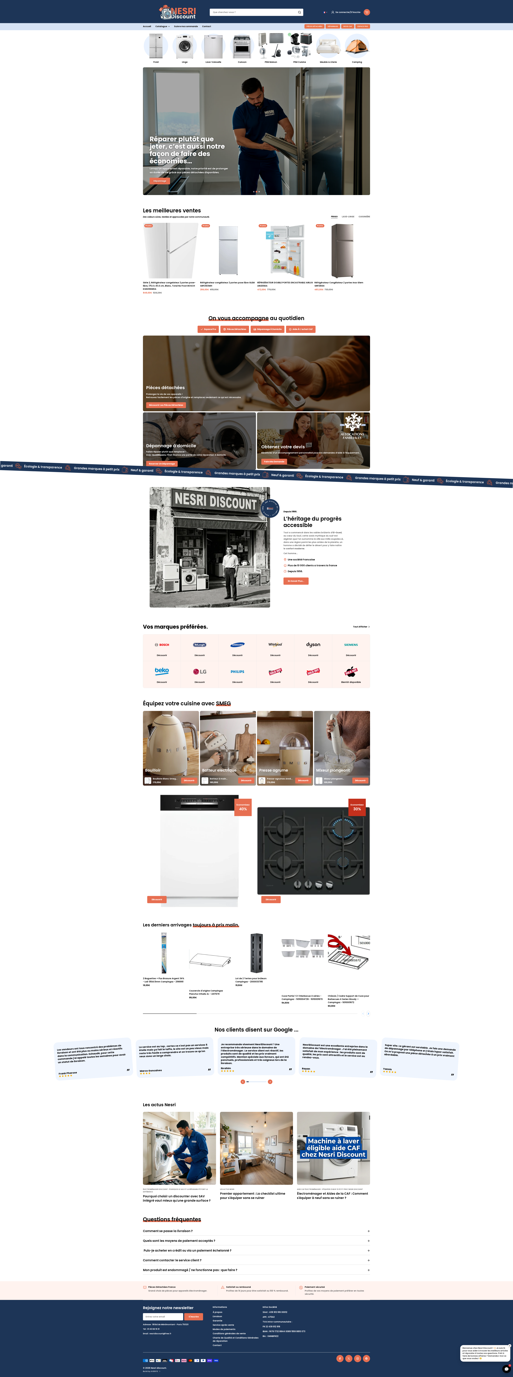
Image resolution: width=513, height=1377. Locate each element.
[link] (328, 49)
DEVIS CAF (347, 26)
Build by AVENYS (150, 1371)
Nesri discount (158, 1368)
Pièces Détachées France (162, 1287)
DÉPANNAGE (333, 26)
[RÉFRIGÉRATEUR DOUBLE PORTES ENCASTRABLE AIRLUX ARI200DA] (285, 250)
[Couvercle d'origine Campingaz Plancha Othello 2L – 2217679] (210, 959)
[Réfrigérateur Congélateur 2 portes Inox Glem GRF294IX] (342, 250)
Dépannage (159, 181)
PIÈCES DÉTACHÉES (314, 26)
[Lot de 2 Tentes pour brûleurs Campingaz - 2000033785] (256, 953)
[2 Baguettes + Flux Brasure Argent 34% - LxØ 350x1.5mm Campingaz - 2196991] (164, 953)
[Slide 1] (253, 191)
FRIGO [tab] (334, 216)
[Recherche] (299, 12)
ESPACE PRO (362, 26)
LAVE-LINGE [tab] (348, 216)
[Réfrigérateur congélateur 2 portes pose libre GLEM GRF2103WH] (228, 250)
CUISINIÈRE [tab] (364, 216)
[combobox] (256, 12)
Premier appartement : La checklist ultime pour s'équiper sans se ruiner (252, 1196)
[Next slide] (368, 1014)
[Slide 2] (256, 192)
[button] (243, 1082)
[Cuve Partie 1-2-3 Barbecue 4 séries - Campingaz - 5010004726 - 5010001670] (303, 962)
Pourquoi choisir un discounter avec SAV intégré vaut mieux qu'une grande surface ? (177, 1198)
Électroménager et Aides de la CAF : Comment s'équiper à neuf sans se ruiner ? (332, 1196)
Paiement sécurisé (315, 1287)
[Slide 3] (259, 191)
